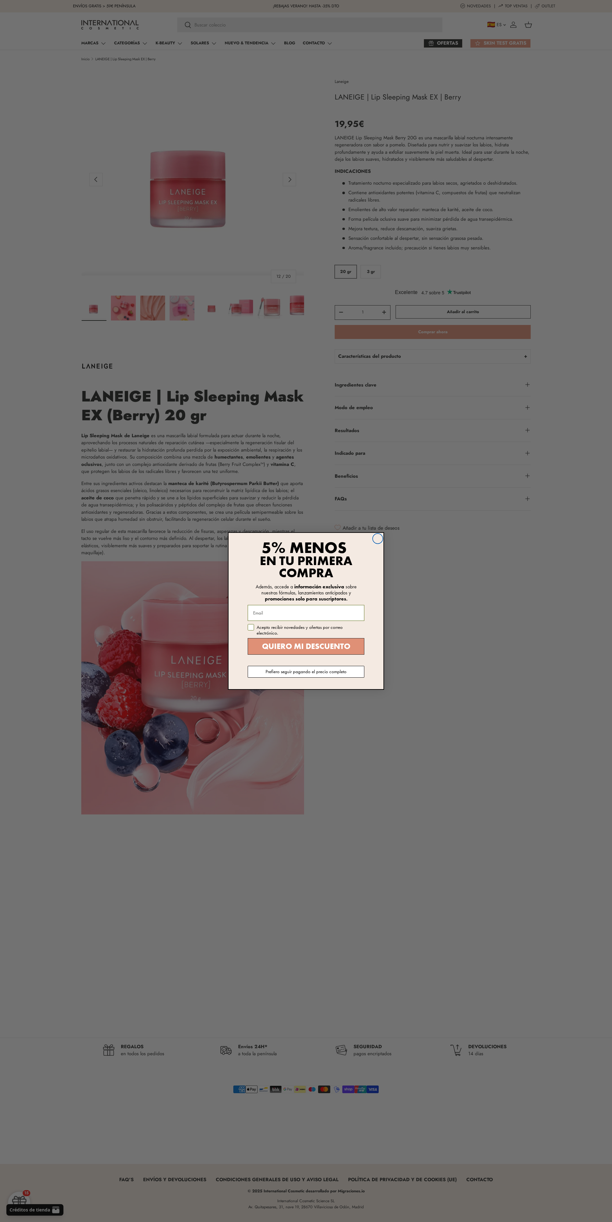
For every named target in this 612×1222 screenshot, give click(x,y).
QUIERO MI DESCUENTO (306, 646)
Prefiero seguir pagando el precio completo (306, 671)
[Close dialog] (378, 539)
